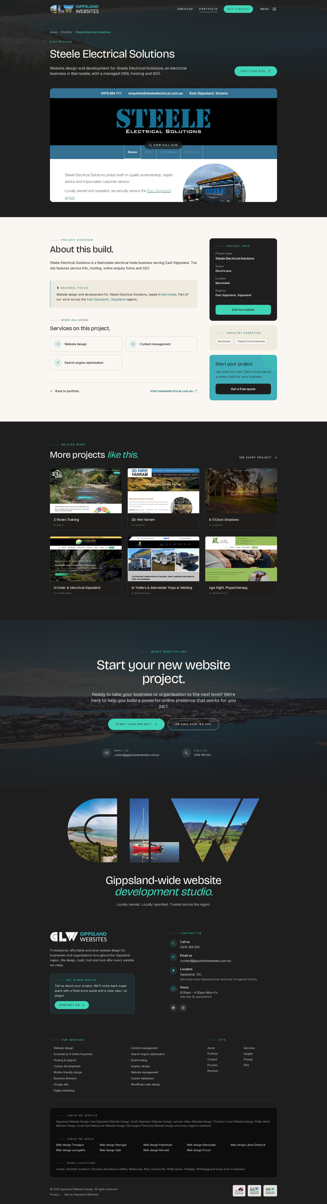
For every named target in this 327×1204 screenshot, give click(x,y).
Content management (144, 1048)
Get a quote (238, 9)
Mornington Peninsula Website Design (150, 1125)
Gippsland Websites (86, 1194)
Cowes (60, 1169)
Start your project (134, 724)
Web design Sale (110, 1150)
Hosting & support (65, 1060)
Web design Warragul (113, 1144)
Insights (248, 1053)
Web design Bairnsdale (201, 1144)
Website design (63, 1048)
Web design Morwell (156, 1150)
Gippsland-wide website (163, 885)
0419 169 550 (190, 947)
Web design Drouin (199, 1150)
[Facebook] (173, 1008)
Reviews (212, 1070)
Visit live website (243, 309)
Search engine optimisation (148, 1054)
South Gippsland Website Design (151, 1121)
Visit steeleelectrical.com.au (171, 391)
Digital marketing (64, 1090)
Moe (147, 1169)
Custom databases (142, 1078)
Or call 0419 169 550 (193, 724)
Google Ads (61, 1084)
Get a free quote (243, 389)
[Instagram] (183, 1008)
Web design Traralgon (70, 1144)
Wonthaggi (203, 1169)
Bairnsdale (169, 294)
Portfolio (208, 8)
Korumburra (111, 1169)
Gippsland (118, 299)
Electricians (224, 341)
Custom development (67, 1066)
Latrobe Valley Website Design (192, 1121)
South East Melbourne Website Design (101, 1125)
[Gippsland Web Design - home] (74, 9)
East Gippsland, (226, 295)
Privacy (54, 1194)
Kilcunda (96, 1169)
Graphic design (140, 1066)
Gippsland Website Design (72, 1121)
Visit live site (253, 71)
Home (53, 32)
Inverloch (84, 1169)
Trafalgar (189, 1169)
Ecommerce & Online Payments (73, 1054)
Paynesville (158, 1169)
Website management (144, 1072)
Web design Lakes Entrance (247, 1144)
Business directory (65, 1078)
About (211, 1048)
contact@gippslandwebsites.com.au (205, 961)
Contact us (69, 1005)
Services (185, 8)
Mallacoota (135, 1169)
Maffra (123, 1169)
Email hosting (139, 1060)
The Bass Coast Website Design (233, 1121)
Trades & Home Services (251, 341)
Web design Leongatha (70, 1150)
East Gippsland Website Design (109, 1121)
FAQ (246, 1065)
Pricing (248, 1059)
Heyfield (71, 1169)
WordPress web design (145, 1084)
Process (212, 1065)
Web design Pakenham (157, 1144)
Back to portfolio (67, 391)
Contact (212, 1059)
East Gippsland (97, 299)
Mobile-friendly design (68, 1072)
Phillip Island (174, 1169)
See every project (255, 457)
